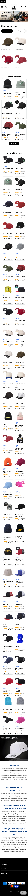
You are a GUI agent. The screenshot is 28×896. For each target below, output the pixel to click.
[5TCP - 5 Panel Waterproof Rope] (20, 225)
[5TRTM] (20, 616)
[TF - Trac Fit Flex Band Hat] (8, 160)
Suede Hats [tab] (7, 31)
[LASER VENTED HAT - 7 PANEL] (8, 225)
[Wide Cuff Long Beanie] (8, 528)
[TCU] (8, 395)
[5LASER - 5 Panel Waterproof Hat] (20, 247)
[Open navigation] (2, 7)
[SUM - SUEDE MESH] (20, 312)
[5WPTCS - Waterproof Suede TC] (21, 105)
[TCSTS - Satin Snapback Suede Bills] (20, 395)
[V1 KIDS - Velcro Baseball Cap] (20, 720)
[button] (5, 96)
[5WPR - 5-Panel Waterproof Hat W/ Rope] (8, 204)
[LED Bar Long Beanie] (7, 84)
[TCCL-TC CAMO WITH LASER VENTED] (8, 247)
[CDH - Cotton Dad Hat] (8, 638)
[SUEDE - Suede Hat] (8, 439)
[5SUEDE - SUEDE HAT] (20, 354)
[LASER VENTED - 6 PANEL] (20, 204)
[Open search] (6, 7)
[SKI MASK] (20, 638)
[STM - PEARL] (20, 485)
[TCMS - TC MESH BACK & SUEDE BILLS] (20, 333)
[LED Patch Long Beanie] (8, 462)
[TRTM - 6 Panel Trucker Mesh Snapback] (20, 595)
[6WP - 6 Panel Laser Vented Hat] (21, 125)
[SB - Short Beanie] (20, 701)
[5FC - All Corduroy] (8, 375)
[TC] (8, 312)
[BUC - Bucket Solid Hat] (8, 573)
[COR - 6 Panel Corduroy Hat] (20, 506)
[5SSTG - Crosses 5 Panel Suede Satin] (7, 105)
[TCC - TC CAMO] (8, 354)
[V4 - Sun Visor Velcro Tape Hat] (8, 720)
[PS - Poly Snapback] (20, 682)
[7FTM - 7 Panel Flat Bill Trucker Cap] (20, 573)
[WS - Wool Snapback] (20, 289)
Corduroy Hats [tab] (19, 31)
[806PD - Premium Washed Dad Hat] (8, 485)
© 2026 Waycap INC (10, 891)
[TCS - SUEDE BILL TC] (8, 333)
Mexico (3, 1)
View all (14, 143)
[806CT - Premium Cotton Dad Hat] (20, 462)
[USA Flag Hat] (8, 506)
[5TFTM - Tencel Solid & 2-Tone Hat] (20, 551)
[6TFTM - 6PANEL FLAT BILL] (8, 595)
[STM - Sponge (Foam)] (20, 660)
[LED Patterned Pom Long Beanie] (20, 439)
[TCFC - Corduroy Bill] (20, 375)
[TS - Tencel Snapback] (8, 616)
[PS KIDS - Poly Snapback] (8, 682)
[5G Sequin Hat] (8, 289)
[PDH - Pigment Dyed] (8, 660)
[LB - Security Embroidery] (20, 528)
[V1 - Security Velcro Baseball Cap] (8, 551)
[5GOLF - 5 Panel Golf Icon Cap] (21, 84)
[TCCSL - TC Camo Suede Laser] (7, 125)
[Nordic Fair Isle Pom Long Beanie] (20, 416)
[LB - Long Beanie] (8, 701)
